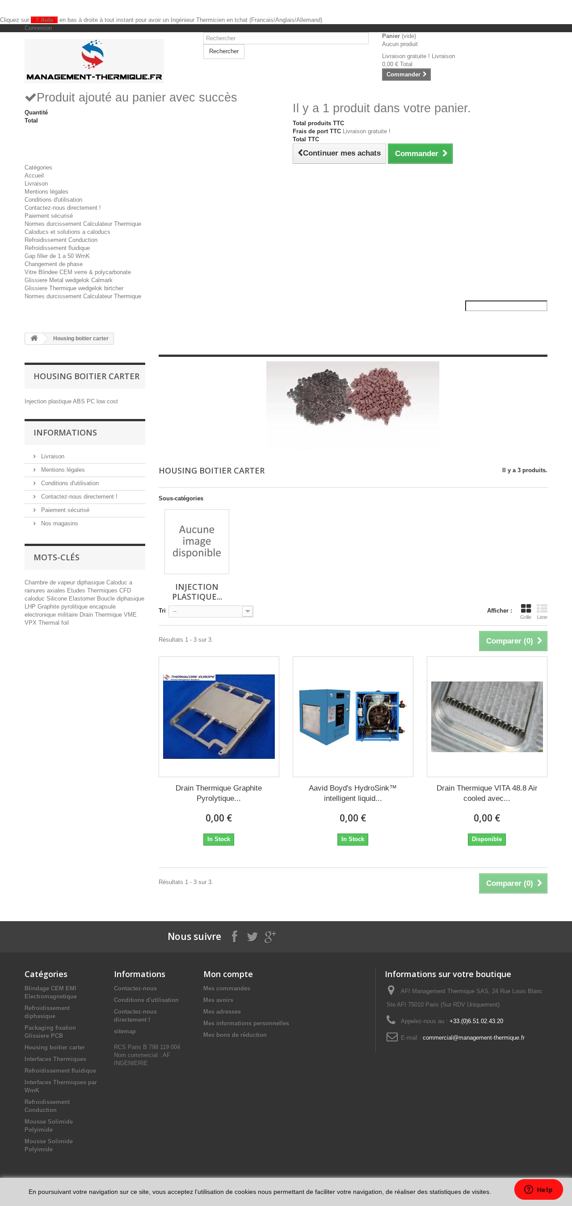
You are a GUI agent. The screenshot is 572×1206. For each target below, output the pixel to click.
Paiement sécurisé (49, 215)
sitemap (125, 1031)
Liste (542, 617)
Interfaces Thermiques (55, 1059)
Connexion (38, 28)
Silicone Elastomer (71, 598)
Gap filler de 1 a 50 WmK (57, 256)
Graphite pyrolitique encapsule (77, 606)
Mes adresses (222, 1011)
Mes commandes (226, 988)
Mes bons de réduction (235, 1035)
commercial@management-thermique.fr (474, 1037)
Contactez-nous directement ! (63, 207)
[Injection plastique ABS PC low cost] (196, 541)
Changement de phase (54, 264)
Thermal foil (53, 622)
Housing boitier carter (55, 1047)
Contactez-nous (135, 988)
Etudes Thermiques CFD (99, 590)
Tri (162, 610)
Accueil (34, 175)
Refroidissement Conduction (61, 240)
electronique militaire (52, 614)
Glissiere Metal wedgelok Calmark (69, 280)
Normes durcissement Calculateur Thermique (83, 223)
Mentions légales (46, 191)
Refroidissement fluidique (57, 248)
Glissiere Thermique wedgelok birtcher (74, 288)
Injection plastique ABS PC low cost (71, 401)
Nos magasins (58, 523)
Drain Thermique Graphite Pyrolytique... (219, 793)
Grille (525, 617)
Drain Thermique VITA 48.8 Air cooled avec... (487, 793)
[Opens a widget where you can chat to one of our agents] (538, 1190)
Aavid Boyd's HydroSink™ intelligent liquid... (353, 793)
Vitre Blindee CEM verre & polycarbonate (78, 272)
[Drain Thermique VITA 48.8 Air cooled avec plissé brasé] (487, 717)
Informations (65, 432)
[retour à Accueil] (33, 338)
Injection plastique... (197, 591)
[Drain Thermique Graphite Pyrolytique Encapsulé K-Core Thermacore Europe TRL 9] (219, 717)
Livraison (36, 183)
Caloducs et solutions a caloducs (67, 232)
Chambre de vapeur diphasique (65, 582)
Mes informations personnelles (246, 1023)
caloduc (35, 598)
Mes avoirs (218, 1000)
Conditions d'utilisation (53, 199)
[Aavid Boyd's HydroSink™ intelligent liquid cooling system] (353, 717)
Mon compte (228, 974)
